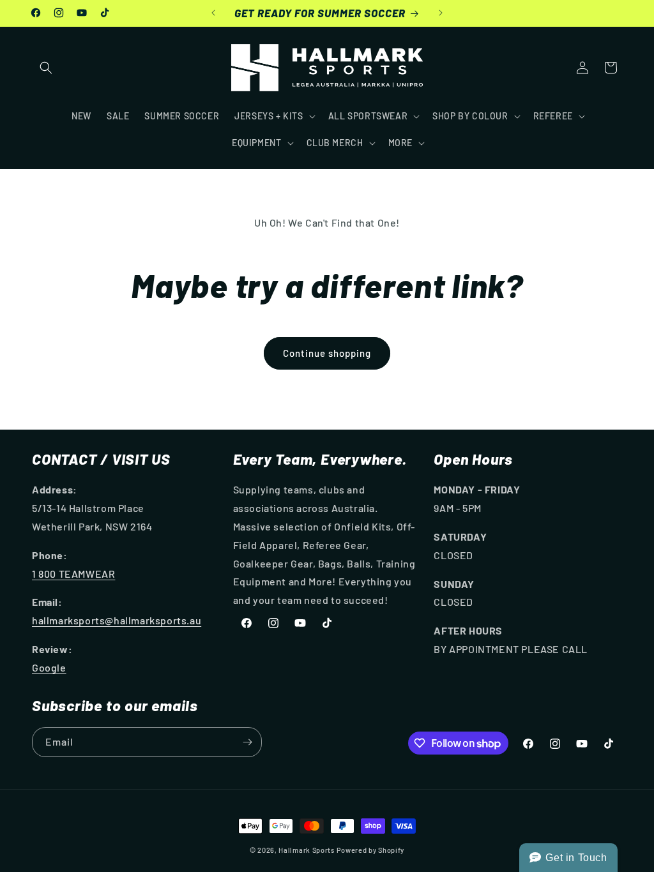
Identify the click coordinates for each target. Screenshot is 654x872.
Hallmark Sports (306, 850)
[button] (46, 68)
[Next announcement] (441, 13)
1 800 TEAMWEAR (73, 574)
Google (49, 667)
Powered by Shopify (371, 850)
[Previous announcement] (213, 13)
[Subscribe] (247, 742)
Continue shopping (327, 353)
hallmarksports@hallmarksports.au (116, 620)
